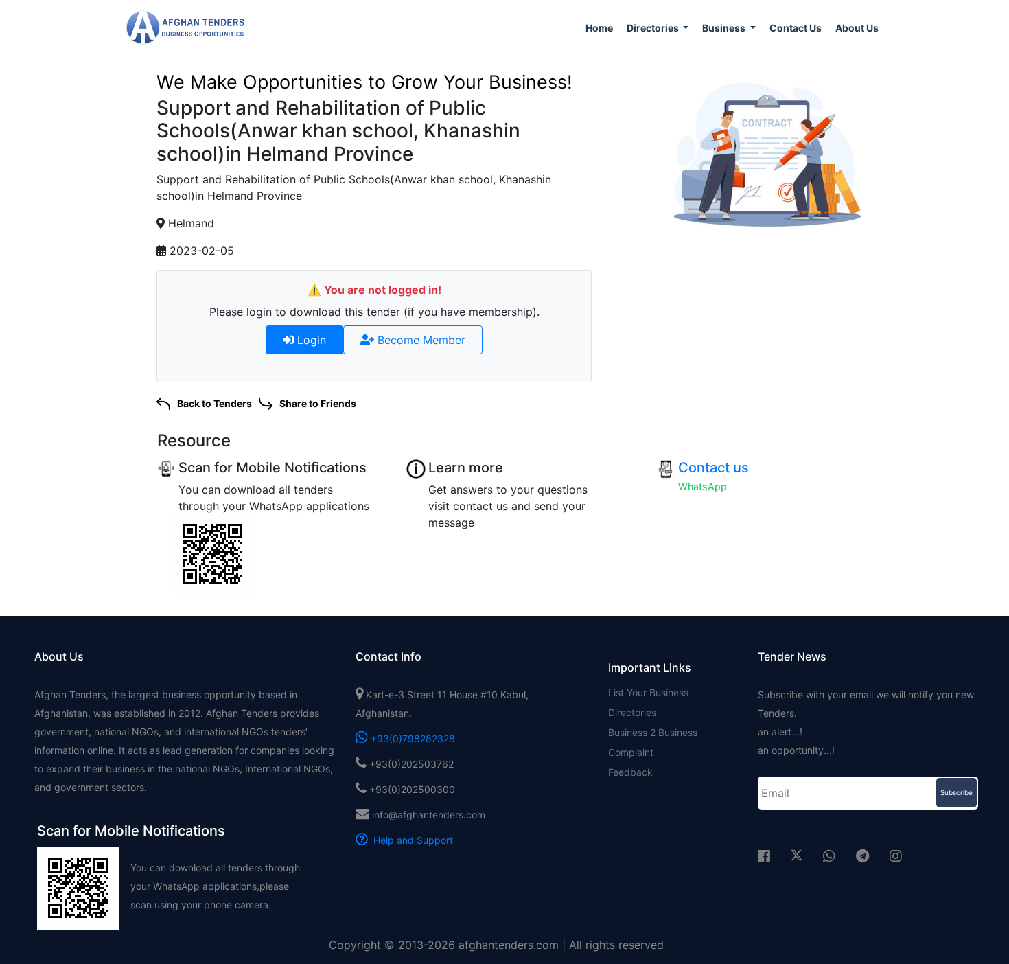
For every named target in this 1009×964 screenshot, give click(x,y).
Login (310, 340)
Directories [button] (654, 28)
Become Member (419, 340)
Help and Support (410, 840)
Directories (632, 712)
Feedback (630, 772)
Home (599, 28)
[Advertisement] (765, 317)
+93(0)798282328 (411, 738)
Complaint (630, 752)
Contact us (795, 28)
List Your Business (648, 692)
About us (857, 28)
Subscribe (956, 792)
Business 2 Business (652, 732)
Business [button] (724, 28)
